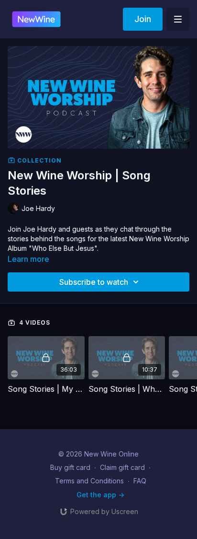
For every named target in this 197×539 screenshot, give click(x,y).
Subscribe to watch (93, 282)
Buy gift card (70, 467)
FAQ (139, 481)
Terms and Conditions (89, 481)
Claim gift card (122, 467)
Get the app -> (100, 495)
